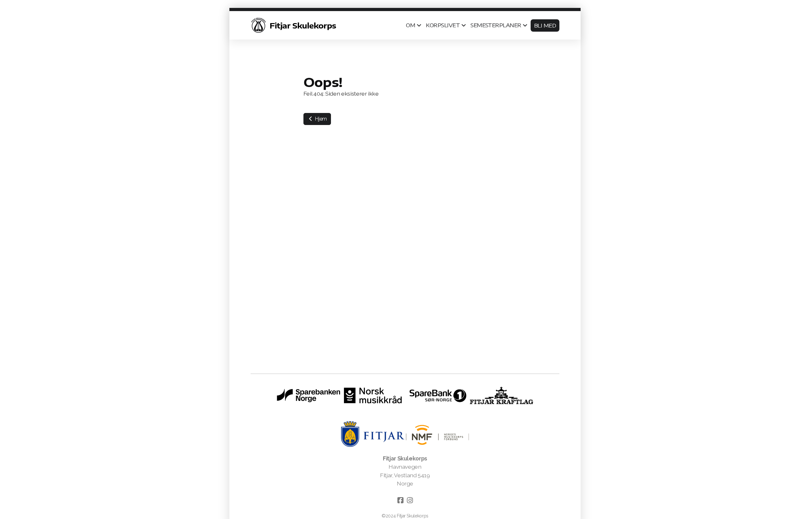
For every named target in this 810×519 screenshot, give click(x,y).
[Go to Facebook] (400, 500)
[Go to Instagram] (409, 500)
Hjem (320, 119)
